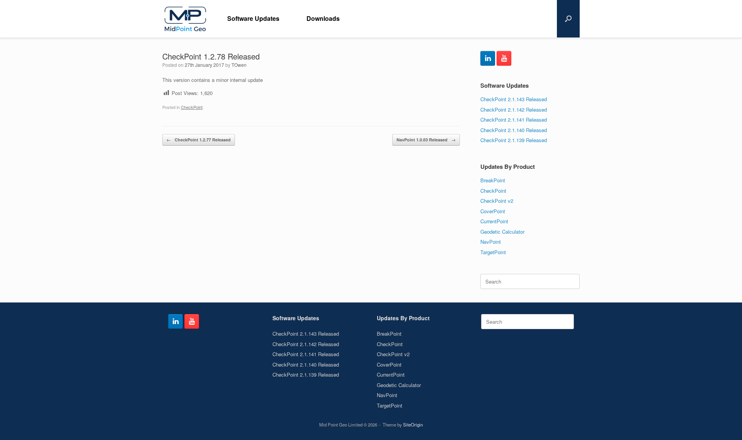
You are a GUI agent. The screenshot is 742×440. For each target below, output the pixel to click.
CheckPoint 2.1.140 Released (513, 130)
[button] (568, 18)
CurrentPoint (494, 221)
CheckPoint (192, 107)
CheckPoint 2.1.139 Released (513, 140)
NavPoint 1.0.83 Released (426, 140)
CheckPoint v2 (496, 200)
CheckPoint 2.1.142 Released (513, 109)
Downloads (323, 18)
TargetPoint (493, 252)
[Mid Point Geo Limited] (185, 19)
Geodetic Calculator (502, 231)
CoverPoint (492, 211)
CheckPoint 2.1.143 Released (513, 99)
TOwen (239, 64)
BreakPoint (492, 180)
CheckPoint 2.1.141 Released (513, 119)
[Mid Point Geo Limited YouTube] (504, 58)
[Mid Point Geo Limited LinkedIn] (487, 58)
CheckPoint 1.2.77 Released (199, 140)
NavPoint (490, 241)
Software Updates (253, 18)
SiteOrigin (413, 424)
